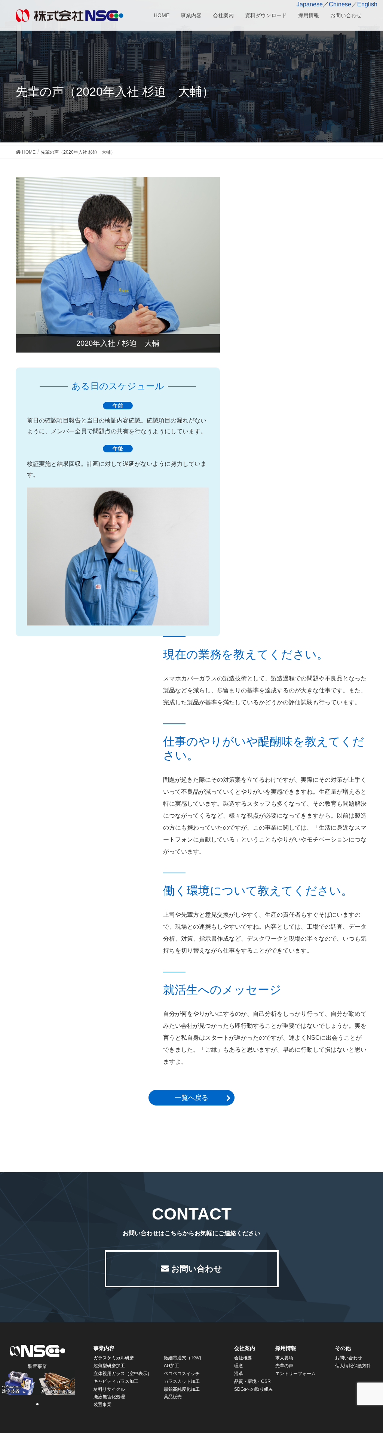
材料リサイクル (109, 1389)
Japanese (310, 4)
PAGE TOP (375, 1380)
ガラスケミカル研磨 (114, 1357)
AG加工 (171, 1365)
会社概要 (243, 1357)
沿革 (238, 1373)
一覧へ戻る (191, 1097)
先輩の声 (284, 1365)
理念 (238, 1365)
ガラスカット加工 (182, 1381)
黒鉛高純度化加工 (182, 1389)
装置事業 (102, 1404)
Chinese (340, 4)
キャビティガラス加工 (116, 1381)
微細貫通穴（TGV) (182, 1357)
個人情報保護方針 (353, 1365)
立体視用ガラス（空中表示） (123, 1373)
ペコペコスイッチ (182, 1373)
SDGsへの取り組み (253, 1389)
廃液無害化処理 (109, 1396)
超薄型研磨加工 (109, 1365)
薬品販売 (173, 1396)
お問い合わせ (196, 1268)
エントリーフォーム (295, 1373)
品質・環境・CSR (252, 1381)
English (367, 4)
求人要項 (284, 1357)
